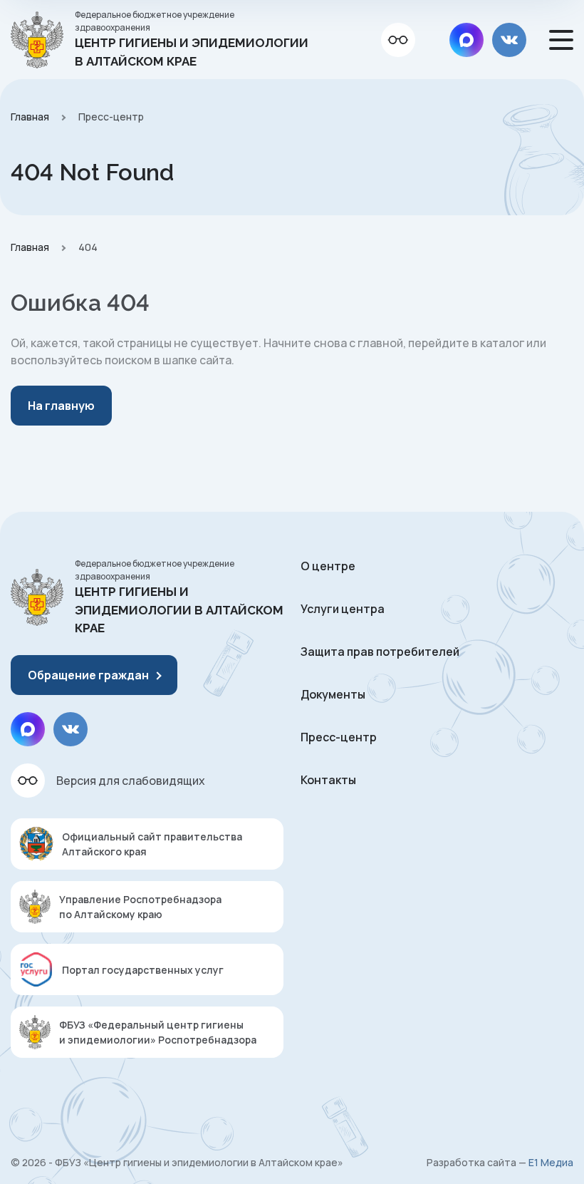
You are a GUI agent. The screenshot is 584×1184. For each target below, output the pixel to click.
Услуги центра (343, 609)
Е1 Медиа (550, 1162)
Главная (30, 116)
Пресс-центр (339, 737)
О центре (328, 566)
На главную (61, 405)
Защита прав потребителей (380, 651)
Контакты (328, 780)
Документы (333, 694)
